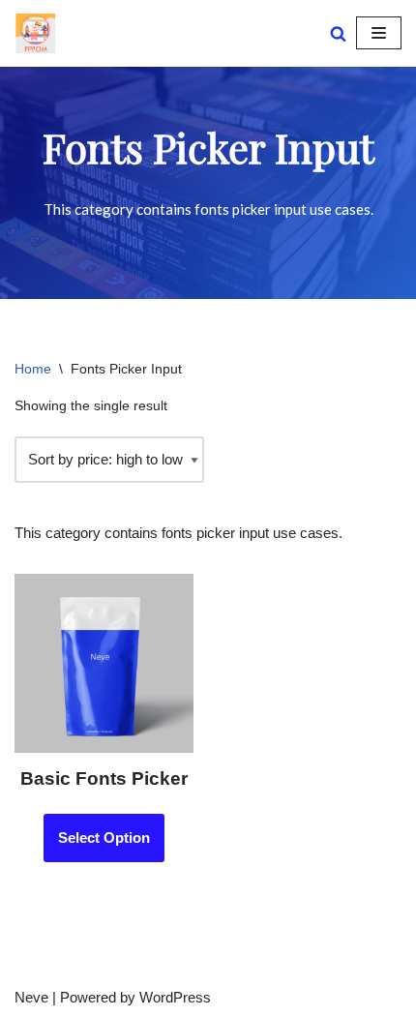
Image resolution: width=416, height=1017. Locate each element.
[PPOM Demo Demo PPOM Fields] (35, 33)
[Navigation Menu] (378, 32)
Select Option (104, 837)
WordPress (175, 997)
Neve (31, 997)
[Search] (338, 33)
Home (33, 368)
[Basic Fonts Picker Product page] (104, 663)
